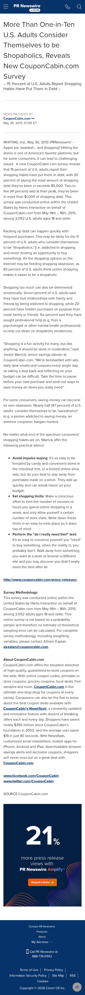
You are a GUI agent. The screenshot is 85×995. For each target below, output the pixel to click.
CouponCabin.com (49, 686)
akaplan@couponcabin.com (25, 646)
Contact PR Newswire (42, 926)
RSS (72, 975)
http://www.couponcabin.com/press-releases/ (40, 579)
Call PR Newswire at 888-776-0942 (43, 954)
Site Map (58, 975)
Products (41, 932)
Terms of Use (29, 970)
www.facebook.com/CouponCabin (31, 775)
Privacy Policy (53, 970)
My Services (40, 942)
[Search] (79, 7)
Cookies (43, 981)
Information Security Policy (28, 975)
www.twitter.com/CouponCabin (28, 781)
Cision (50, 988)
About (42, 937)
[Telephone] (67, 7)
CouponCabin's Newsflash (24, 708)
